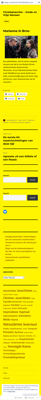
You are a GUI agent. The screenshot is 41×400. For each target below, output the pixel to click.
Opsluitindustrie (16, 329)
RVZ (34, 336)
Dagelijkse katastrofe (12, 302)
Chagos (16, 294)
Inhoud (6, 378)
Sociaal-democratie (9, 339)
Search (6, 175)
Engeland (6, 305)
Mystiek (14, 320)
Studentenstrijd (17, 343)
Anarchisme (24, 290)
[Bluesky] (5, 212)
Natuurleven (12, 324)
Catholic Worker (8, 294)
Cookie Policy (11, 391)
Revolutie (29, 336)
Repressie (22, 336)
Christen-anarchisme (16, 298)
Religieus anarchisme (10, 336)
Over (5, 373)
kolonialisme (25, 316)
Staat (17, 339)
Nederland (30, 324)
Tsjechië (6, 122)
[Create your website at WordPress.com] (20, 2)
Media (6, 319)
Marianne (21, 122)
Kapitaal (24, 311)
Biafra (35, 291)
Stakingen (6, 343)
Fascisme (31, 120)
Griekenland (7, 308)
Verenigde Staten (19, 346)
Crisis (33, 298)
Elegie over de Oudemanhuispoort (19, 248)
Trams (5, 347)
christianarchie (11, 120)
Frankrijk (30, 305)
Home (5, 368)
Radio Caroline (28, 332)
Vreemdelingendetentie (14, 354)
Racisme (19, 332)
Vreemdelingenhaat (14, 357)
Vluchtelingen (9, 350)
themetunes (29, 343)
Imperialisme (10, 312)
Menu (6, 21)
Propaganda (32, 329)
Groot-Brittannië (19, 308)
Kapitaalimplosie (10, 316)
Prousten (8, 332)
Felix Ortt (23, 305)
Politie (25, 329)
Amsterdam (9, 290)
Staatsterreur (26, 339)
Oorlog (6, 329)
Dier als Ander (28, 302)
